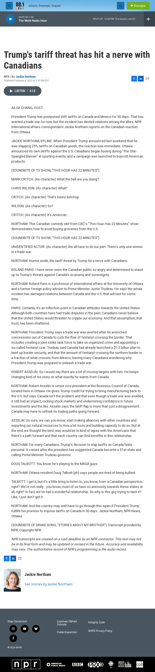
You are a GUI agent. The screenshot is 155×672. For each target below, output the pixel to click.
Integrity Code (96, 622)
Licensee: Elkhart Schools (67, 623)
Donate (140, 6)
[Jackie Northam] (12, 580)
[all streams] (149, 19)
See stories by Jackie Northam (49, 584)
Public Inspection (67, 632)
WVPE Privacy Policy (100, 631)
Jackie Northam (26, 76)
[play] (10, 19)
